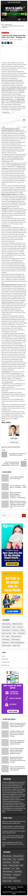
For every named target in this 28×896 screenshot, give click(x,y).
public (8, 636)
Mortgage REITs (6, 208)
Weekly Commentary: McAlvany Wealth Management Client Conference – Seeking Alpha (5, 495)
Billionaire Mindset (6, 627)
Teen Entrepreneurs (15, 639)
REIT (5, 135)
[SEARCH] (24, 515)
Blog (14, 627)
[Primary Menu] (3, 19)
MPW (3, 102)
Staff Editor (5, 39)
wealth (14, 447)
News (15, 633)
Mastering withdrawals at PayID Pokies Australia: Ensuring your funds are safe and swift (5, 760)
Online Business (21, 633)
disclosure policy (8, 382)
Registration (13, 889)
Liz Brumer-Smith (15, 373)
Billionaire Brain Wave (17, 624)
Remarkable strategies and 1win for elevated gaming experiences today (5, 742)
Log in (3, 656)
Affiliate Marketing (6, 624)
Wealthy (18, 447)
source (3, 420)
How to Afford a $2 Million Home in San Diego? (5, 478)
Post (3, 636)
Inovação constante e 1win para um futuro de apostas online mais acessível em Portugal (5, 734)
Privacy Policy (20, 887)
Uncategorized (5, 642)
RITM (3, 101)
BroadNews (20, 892)
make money (10, 447)
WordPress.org (5, 665)
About (5, 887)
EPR (12, 99)
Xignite (16, 418)
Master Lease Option (6, 633)
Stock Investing (5, 639)
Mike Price (4, 194)
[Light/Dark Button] (19, 19)
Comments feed (6, 662)
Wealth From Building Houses (17, 642)
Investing (22, 630)
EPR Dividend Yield (6, 128)
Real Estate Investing (16, 636)
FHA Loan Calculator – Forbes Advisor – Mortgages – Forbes (5, 486)
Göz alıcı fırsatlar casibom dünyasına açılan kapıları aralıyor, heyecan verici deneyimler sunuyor (5, 751)
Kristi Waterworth (6, 371)
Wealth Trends (16, 645)
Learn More (21, 90)
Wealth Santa (14, 8)
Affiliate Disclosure (12, 887)
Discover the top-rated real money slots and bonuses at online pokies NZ (5, 768)
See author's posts (14, 442)
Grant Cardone (15, 630)
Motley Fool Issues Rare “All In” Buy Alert (12, 80)
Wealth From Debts (5, 32)
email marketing (6, 630)
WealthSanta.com (13, 782)
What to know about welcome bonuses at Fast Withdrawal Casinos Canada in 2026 (5, 725)
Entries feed (5, 659)
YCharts (17, 128)
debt (6, 447)
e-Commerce (20, 627)
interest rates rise (6, 225)
